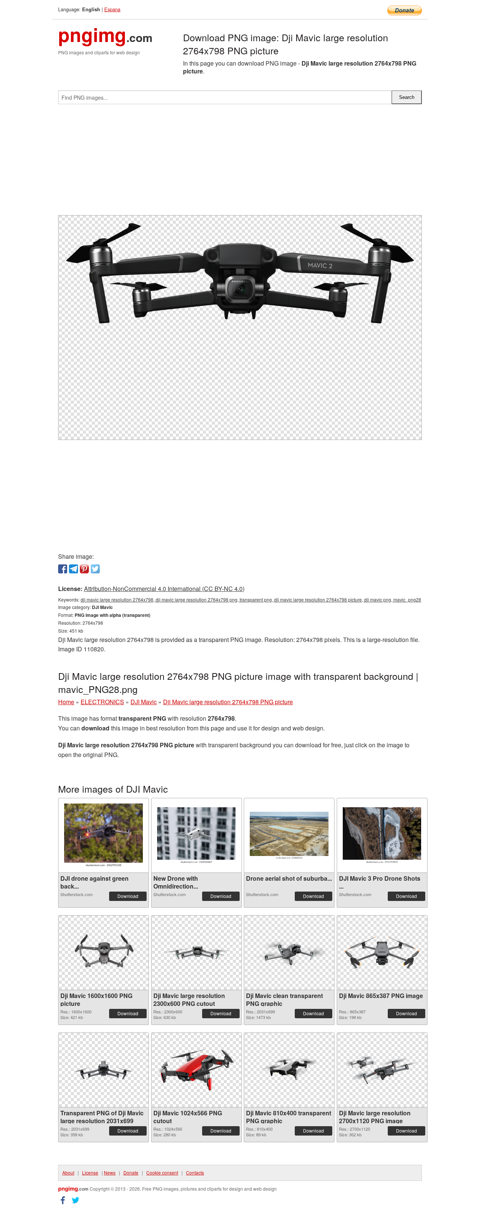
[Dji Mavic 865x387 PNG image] (382, 953)
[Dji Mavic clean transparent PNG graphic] (289, 952)
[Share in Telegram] (73, 568)
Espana (112, 9)
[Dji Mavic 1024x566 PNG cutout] (196, 1070)
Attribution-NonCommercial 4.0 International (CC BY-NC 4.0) (164, 588)
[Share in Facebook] (62, 568)
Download (127, 896)
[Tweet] (95, 568)
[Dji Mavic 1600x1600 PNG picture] (103, 952)
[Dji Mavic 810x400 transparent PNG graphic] (289, 1070)
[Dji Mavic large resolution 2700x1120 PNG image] (382, 1070)
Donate (130, 1172)
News (110, 1172)
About (68, 1172)
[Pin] (84, 568)
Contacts (195, 1172)
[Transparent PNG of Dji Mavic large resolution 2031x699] (103, 1070)
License (90, 1172)
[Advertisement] (240, 162)
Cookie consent (162, 1172)
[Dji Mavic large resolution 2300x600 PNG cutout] (196, 952)
